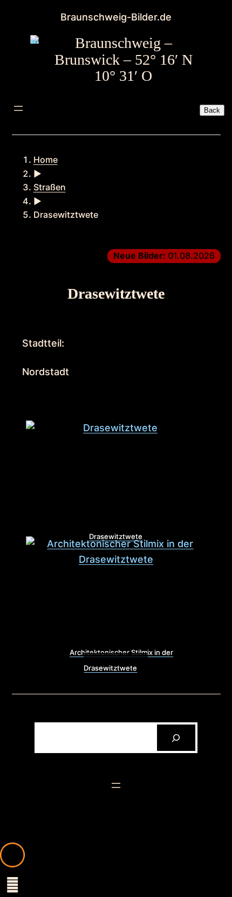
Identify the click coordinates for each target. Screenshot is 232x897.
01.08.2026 (164, 255)
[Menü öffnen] (18, 108)
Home (45, 159)
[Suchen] (176, 737)
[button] (12, 855)
